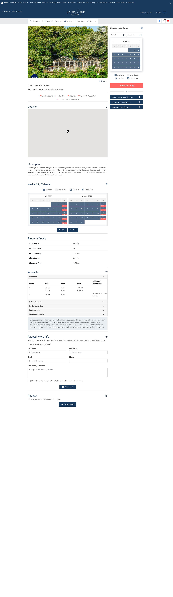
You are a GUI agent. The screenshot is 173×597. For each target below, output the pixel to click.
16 (134, 58)
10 (138, 54)
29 (130, 67)
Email (30, 357)
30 (134, 67)
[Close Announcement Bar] (170, 3)
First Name (32, 348)
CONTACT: (6, 11)
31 (138, 67)
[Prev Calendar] (113, 41)
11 (114, 58)
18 (114, 63)
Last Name (73, 348)
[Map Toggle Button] (159, 21)
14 (126, 58)
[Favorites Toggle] (168, 21)
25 (114, 67)
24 (138, 63)
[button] (31, 52)
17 (138, 58)
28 (126, 67)
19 (118, 63)
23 (134, 63)
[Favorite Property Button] (104, 30)
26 (118, 67)
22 (130, 63)
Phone (71, 357)
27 (122, 67)
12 (118, 58)
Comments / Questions (36, 365)
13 (122, 58)
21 (126, 63)
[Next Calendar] (139, 41)
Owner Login (146, 13)
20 (122, 63)
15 (130, 58)
